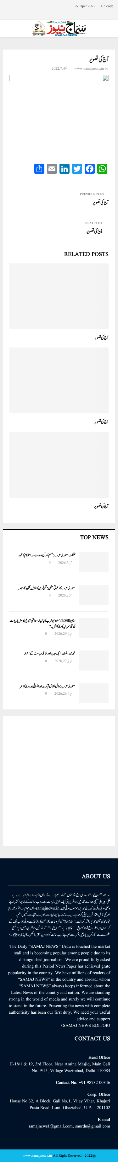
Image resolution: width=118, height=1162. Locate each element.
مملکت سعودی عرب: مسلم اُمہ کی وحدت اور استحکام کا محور (47, 555)
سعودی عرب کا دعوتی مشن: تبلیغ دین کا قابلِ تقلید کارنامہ (47, 588)
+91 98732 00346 (94, 1083)
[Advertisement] (59, 781)
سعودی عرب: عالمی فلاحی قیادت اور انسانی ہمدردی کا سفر (48, 686)
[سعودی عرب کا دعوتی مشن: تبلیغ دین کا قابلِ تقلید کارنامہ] (94, 595)
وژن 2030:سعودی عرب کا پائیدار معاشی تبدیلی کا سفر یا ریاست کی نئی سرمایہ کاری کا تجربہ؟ (42, 623)
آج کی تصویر (101, 203)
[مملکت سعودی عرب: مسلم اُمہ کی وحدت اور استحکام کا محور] (94, 562)
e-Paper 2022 (85, 6)
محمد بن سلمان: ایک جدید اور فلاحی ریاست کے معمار (50, 653)
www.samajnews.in (89, 68)
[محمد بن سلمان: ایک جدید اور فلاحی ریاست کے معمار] (94, 660)
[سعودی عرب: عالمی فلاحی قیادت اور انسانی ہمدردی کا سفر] (94, 693)
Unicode (107, 6)
